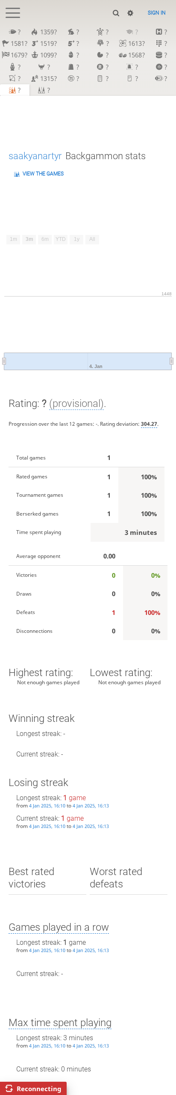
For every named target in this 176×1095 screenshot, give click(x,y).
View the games (43, 174)
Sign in (157, 13)
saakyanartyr (35, 156)
